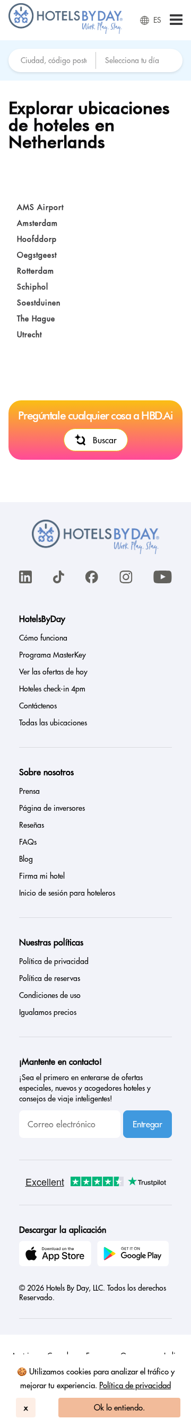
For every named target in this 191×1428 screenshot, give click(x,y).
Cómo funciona (43, 638)
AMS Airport (40, 207)
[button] (176, 20)
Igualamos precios (47, 1012)
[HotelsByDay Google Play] (134, 1255)
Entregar (147, 1124)
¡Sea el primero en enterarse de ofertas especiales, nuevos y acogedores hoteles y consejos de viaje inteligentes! (85, 1088)
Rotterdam (35, 271)
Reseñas (31, 825)
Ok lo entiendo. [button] (119, 1408)
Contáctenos (38, 706)
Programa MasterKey (52, 655)
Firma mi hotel (42, 876)
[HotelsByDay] (65, 31)
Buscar (105, 440)
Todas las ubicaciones (53, 723)
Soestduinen (38, 303)
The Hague (36, 318)
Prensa (29, 791)
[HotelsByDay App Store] (56, 1255)
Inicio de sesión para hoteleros (67, 893)
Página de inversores (52, 808)
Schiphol (32, 287)
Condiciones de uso (50, 995)
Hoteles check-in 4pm (52, 689)
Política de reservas (49, 978)
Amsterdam (37, 223)
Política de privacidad (135, 1385)
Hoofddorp (37, 239)
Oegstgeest (37, 255)
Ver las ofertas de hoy (53, 672)
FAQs (28, 842)
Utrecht (29, 334)
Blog (26, 859)
